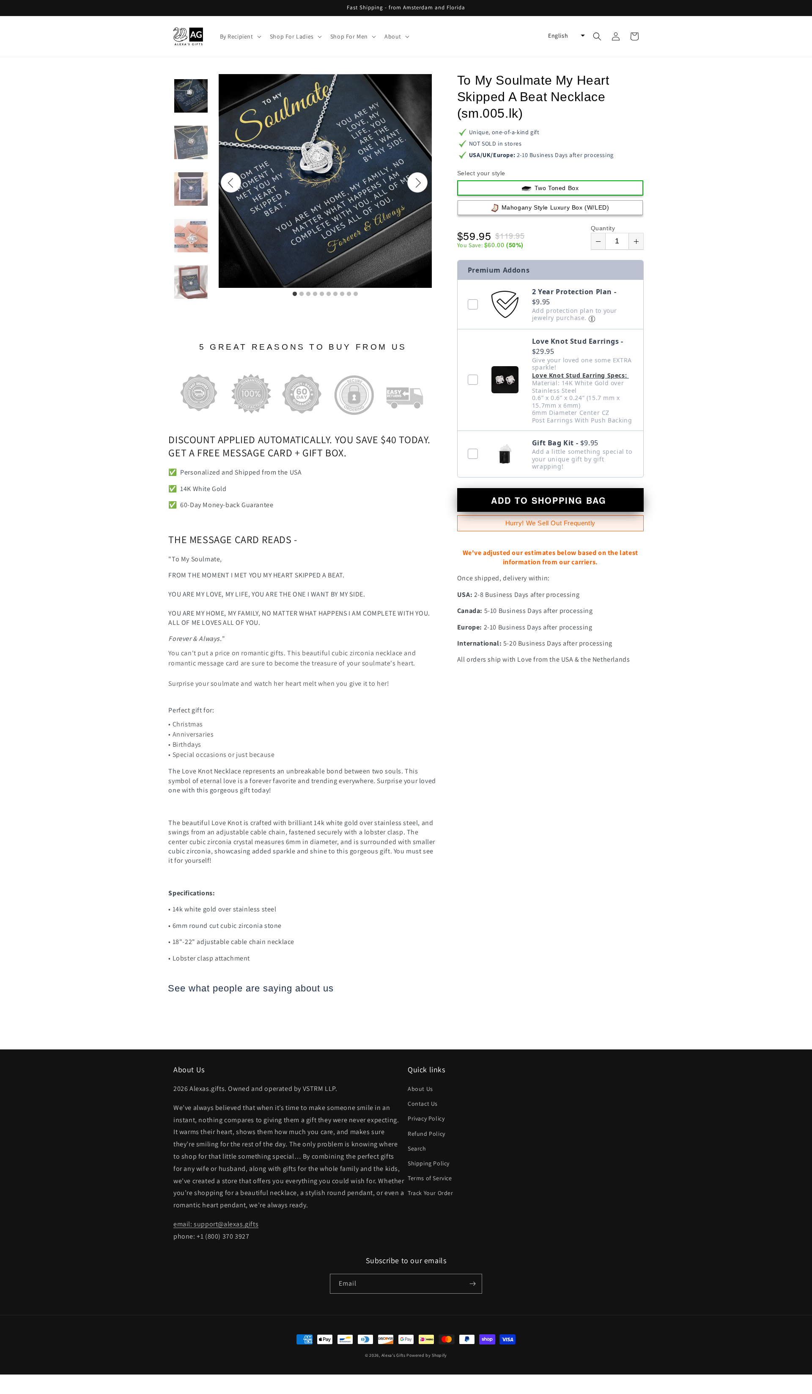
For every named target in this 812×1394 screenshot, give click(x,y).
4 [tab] (315, 294)
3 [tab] (308, 294)
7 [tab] (335, 294)
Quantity (603, 228)
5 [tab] (321, 294)
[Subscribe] (472, 1284)
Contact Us (423, 1103)
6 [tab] (328, 294)
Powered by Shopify (426, 1355)
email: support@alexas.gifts (215, 1224)
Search (417, 1148)
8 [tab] (342, 294)
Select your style (481, 173)
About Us (420, 1089)
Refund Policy (426, 1133)
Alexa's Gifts (393, 1355)
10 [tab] (355, 294)
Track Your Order (430, 1193)
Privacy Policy (426, 1118)
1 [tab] (294, 294)
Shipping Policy (429, 1163)
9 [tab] (349, 294)
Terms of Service (430, 1178)
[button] (240, 36)
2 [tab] (301, 294)
